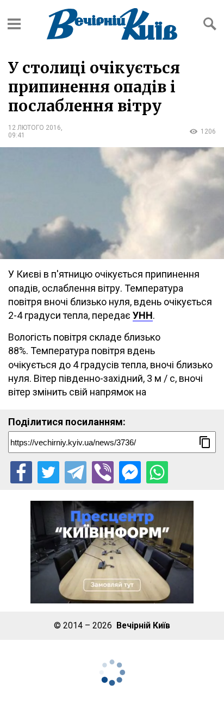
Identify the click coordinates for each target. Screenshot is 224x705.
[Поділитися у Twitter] (48, 472)
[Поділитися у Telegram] (75, 472)
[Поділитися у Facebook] (21, 472)
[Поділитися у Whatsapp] (157, 472)
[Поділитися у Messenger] (130, 472)
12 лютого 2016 (34, 127)
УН (139, 315)
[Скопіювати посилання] (204, 442)
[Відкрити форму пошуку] (210, 24)
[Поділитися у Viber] (103, 472)
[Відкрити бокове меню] (14, 24)
